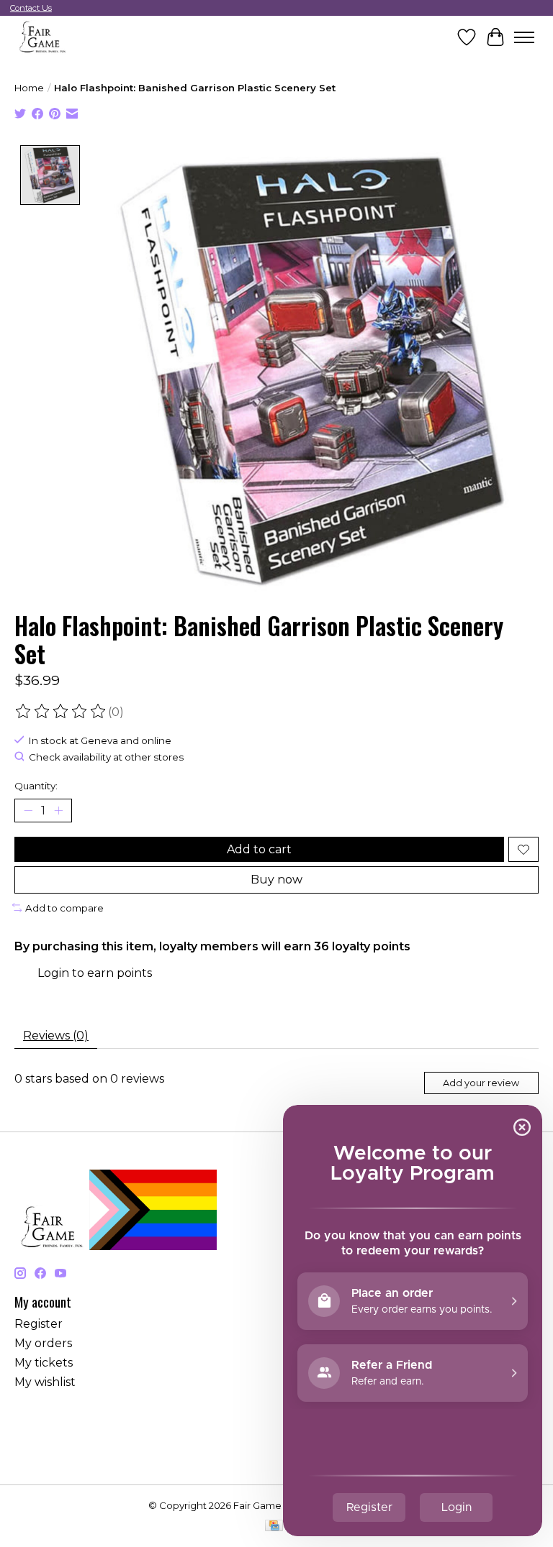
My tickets (43, 1362)
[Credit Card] (274, 1526)
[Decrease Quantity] (28, 811)
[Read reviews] (61, 711)
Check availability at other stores (106, 757)
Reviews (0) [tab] (56, 1035)
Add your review (481, 1083)
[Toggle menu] (524, 37)
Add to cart (259, 849)
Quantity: (36, 785)
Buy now (276, 879)
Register (38, 1324)
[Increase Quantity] (58, 811)
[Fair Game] (41, 37)
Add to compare (64, 908)
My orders (43, 1343)
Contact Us (31, 8)
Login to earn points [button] (94, 973)
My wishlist (45, 1382)
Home (29, 87)
